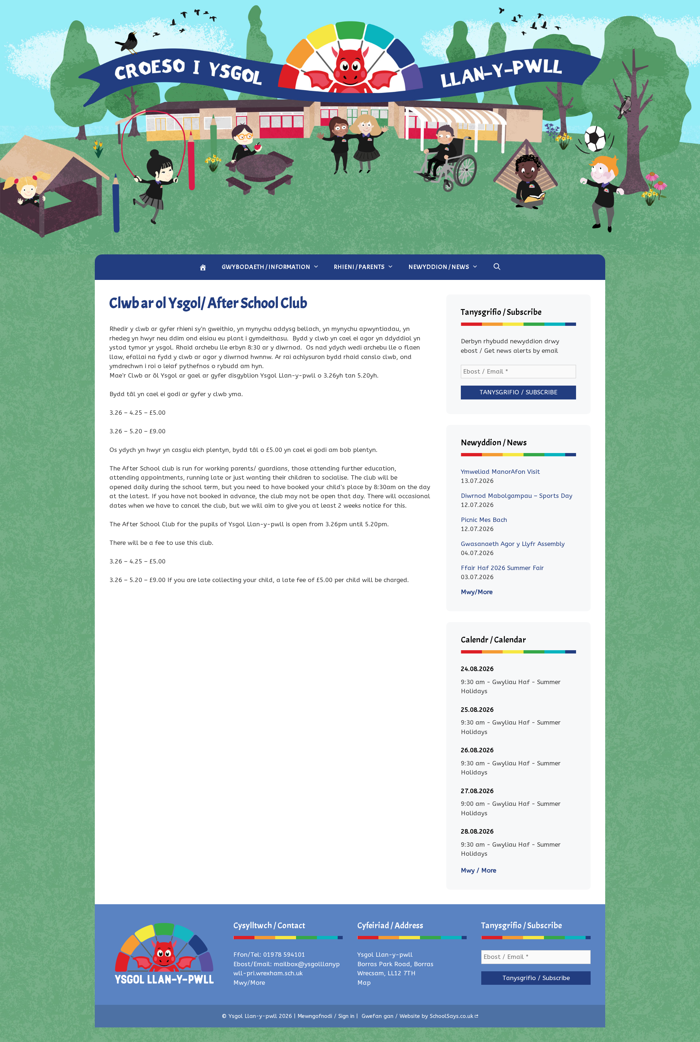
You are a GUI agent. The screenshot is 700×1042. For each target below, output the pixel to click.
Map (364, 982)
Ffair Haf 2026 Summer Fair (502, 567)
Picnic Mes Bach (484, 519)
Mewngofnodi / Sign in (326, 1016)
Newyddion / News (438, 267)
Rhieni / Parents (359, 267)
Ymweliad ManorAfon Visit (500, 471)
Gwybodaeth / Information (266, 267)
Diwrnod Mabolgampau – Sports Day (516, 495)
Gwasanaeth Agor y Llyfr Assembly (513, 543)
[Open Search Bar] (496, 266)
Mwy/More (477, 592)
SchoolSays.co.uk (451, 1016)
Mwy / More (478, 870)
